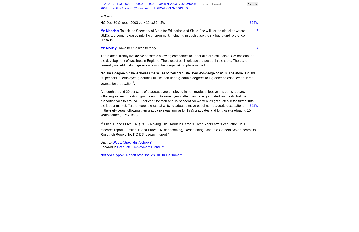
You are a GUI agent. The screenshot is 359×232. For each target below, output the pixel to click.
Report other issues (140, 155)
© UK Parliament (169, 155)
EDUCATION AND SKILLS (171, 8)
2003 (151, 3)
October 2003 (168, 3)
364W (254, 23)
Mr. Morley (109, 48)
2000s (139, 3)
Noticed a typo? (112, 155)
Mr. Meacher (110, 31)
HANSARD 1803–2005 (115, 3)
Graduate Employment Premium (140, 147)
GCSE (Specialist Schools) (132, 142)
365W (254, 105)
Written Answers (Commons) (131, 8)
